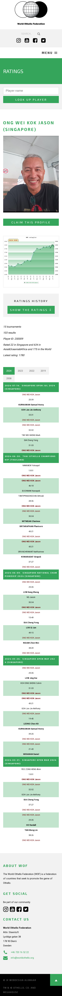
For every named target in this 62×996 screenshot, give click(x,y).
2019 (43, 370)
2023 (20, 370)
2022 (31, 370)
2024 (8, 370)
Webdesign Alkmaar (22, 980)
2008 (8, 378)
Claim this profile (31, 222)
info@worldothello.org (22, 957)
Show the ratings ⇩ (31, 310)
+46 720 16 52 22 (20, 952)
